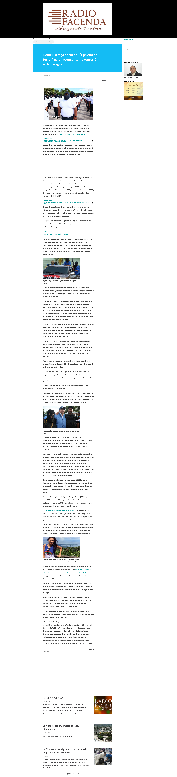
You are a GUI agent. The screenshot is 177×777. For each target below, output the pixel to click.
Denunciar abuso (128, 39)
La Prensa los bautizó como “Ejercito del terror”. (73, 134)
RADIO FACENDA (53, 697)
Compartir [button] (105, 80)
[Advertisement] (61, 166)
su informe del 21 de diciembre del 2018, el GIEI (60, 511)
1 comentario (54, 717)
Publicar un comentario (56, 740)
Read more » (85, 717)
